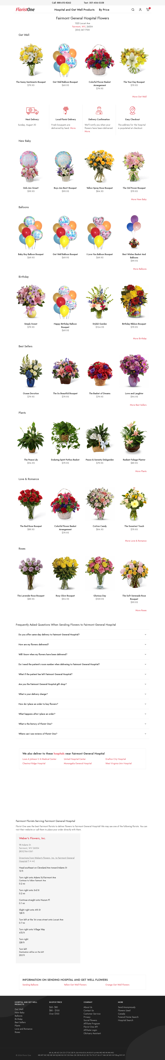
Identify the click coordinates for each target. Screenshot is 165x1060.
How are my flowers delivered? (34, 644)
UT (96, 1055)
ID (84, 1052)
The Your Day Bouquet (134, 81)
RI (82, 1055)
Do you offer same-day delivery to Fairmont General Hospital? (49, 634)
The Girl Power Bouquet (134, 187)
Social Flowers (90, 1020)
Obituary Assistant (92, 1033)
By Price (104, 10)
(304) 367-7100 (82, 29)
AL (53, 1052)
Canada (121, 1013)
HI (80, 1052)
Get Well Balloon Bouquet (65, 81)
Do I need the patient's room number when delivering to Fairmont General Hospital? (59, 664)
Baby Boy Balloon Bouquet (31, 254)
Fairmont (76, 26)
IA (82, 1052)
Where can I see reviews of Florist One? (38, 733)
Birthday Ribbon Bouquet (134, 323)
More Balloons (140, 268)
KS (90, 1052)
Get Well (19, 1009)
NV (62, 1055)
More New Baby (139, 199)
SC (85, 1055)
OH (68, 1055)
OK (75, 1055)
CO (63, 1052)
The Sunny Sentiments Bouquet (31, 81)
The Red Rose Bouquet (31, 526)
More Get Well (139, 96)
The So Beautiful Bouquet (65, 393)
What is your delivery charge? (33, 694)
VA (98, 1055)
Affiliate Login (90, 1030)
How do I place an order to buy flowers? (38, 703)
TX (93, 1055)
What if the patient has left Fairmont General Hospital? (45, 674)
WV (83, 26)
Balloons (18, 1015)
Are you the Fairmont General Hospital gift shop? (43, 684)
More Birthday (140, 338)
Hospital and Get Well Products (74, 10)
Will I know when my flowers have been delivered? (43, 654)
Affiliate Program (92, 1023)
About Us (88, 1007)
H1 (124, 1055)
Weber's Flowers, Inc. (32, 838)
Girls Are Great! (31, 187)
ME (104, 1052)
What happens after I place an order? (37, 713)
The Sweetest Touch (134, 526)
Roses (17, 1032)
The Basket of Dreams (99, 393)
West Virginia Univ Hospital (118, 763)
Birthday (18, 1019)
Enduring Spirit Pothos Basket (65, 459)
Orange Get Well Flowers (117, 984)
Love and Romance (23, 1028)
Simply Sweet (30, 323)
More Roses (141, 610)
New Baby (19, 1012)
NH (54, 1055)
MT (42, 1055)
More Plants (141, 471)
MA (97, 1052)
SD (88, 1055)
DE (72, 1052)
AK (50, 1052)
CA (61, 1052)
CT (67, 1052)
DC (69, 1052)
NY (65, 1055)
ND (48, 1055)
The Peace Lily (31, 459)
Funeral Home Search (128, 1017)
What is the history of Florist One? (35, 723)
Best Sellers (20, 1022)
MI (106, 1052)
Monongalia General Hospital (78, 763)
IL (85, 1052)
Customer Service (92, 1013)
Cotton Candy (100, 526)
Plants (17, 1025)
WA (104, 1055)
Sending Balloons (30, 984)
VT (101, 1055)
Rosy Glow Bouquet (65, 595)
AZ (58, 1052)
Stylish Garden (100, 323)
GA (77, 1052)
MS (39, 1055)
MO (112, 1052)
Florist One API (91, 1026)
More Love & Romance (136, 540)
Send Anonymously (126, 1007)
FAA (71, 1055)
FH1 (120, 1055)
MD (100, 1052)
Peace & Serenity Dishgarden (100, 459)
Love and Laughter (134, 393)
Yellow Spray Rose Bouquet (100, 187)
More (72, 128)
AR (55, 1052)
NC (45, 1055)
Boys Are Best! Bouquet (65, 187)
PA (81, 1055)
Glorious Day (99, 595)
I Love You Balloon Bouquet (100, 254)
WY (113, 1055)
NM (59, 1055)
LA (95, 1052)
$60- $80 (53, 1007)
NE (51, 1055)
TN (90, 1055)
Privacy (87, 1017)
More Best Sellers (138, 404)
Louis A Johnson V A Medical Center (39, 759)
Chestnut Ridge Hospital (33, 763)
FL (74, 1052)
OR (78, 1055)
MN (109, 1052)
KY (92, 1052)
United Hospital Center (75, 759)
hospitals (59, 753)
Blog (117, 1055)
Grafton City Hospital (115, 759)
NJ (56, 1055)
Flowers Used (124, 1010)
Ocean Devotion (31, 393)
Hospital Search (125, 1020)
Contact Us (89, 1010)
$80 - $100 (54, 1010)
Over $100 (54, 1013)
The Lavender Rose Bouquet (30, 595)
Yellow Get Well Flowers (75, 984)
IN (88, 1052)
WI (107, 1055)
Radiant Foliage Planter (134, 459)
